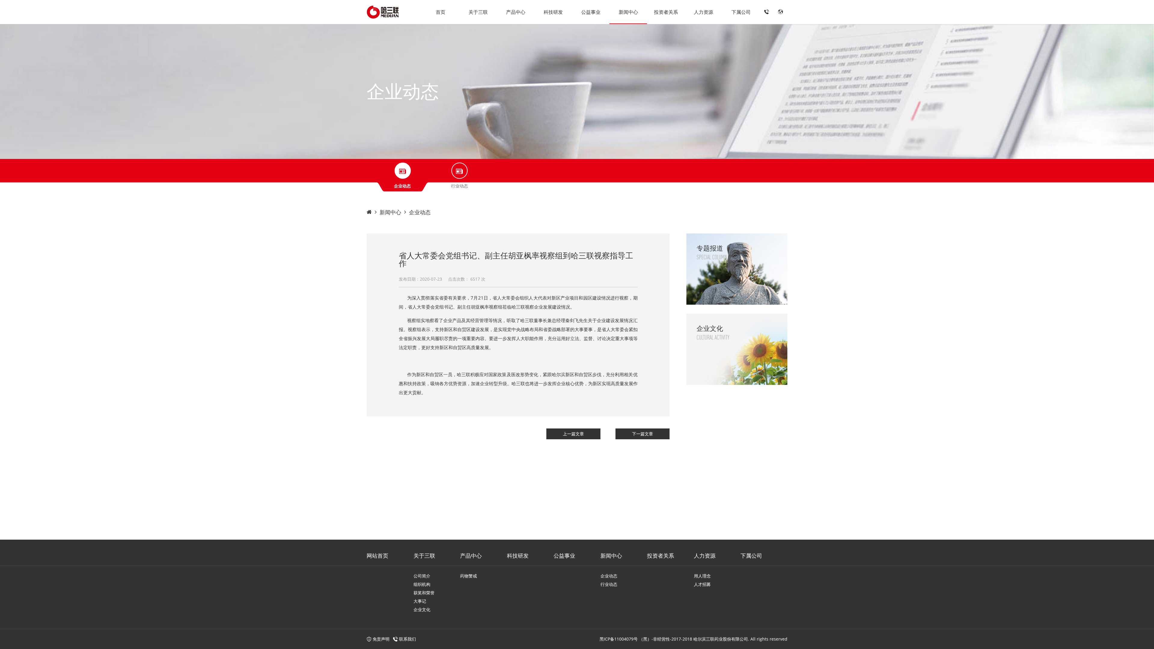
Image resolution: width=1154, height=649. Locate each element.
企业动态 (420, 212)
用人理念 (702, 576)
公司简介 (422, 576)
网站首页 (377, 555)
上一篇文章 (573, 434)
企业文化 (422, 609)
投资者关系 (666, 12)
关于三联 (478, 12)
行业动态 (608, 584)
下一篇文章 (642, 434)
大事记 (420, 601)
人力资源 (703, 12)
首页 (440, 12)
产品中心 (515, 12)
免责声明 (380, 639)
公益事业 (590, 12)
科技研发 (553, 12)
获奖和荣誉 (424, 593)
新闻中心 (628, 12)
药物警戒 (468, 576)
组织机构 (422, 584)
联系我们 (407, 639)
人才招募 (702, 584)
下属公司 (741, 12)
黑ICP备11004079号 (619, 639)
